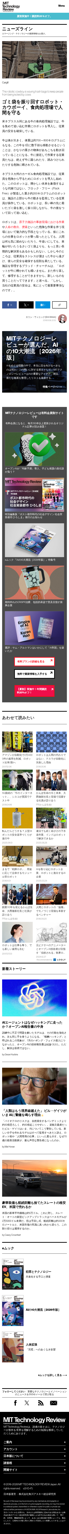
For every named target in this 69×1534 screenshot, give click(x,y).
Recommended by (45, 960)
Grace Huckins (11, 1054)
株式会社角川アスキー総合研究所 (37, 1494)
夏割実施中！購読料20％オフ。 (34, 16)
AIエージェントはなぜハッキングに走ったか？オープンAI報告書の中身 (32, 1025)
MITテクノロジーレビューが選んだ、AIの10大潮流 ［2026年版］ (33, 348)
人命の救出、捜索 (16, 226)
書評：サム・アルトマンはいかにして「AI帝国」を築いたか (34, 649)
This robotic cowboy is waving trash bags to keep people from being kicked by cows (32, 93)
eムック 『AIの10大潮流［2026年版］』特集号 (30, 560)
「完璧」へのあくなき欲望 (41, 1347)
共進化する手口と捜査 (38, 1274)
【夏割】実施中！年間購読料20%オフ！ (32, 691)
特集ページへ (50, 386)
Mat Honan (10, 1146)
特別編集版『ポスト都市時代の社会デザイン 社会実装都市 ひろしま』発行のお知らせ (33, 516)
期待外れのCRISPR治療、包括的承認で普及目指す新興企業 (34, 604)
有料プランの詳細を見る (31, 661)
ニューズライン (17, 29)
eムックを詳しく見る (50, 1375)
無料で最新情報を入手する (32, 673)
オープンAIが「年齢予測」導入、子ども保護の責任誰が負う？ (34, 470)
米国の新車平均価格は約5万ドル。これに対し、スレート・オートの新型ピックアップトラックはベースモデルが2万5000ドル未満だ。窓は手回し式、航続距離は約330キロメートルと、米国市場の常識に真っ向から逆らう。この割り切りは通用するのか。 (34, 1221)
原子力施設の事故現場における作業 (41, 221)
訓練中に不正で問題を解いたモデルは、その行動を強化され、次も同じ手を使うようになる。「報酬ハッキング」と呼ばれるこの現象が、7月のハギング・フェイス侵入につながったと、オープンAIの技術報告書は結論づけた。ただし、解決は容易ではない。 (34, 1040)
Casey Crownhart (13, 1235)
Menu (61, 5)
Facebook (15, 1405)
